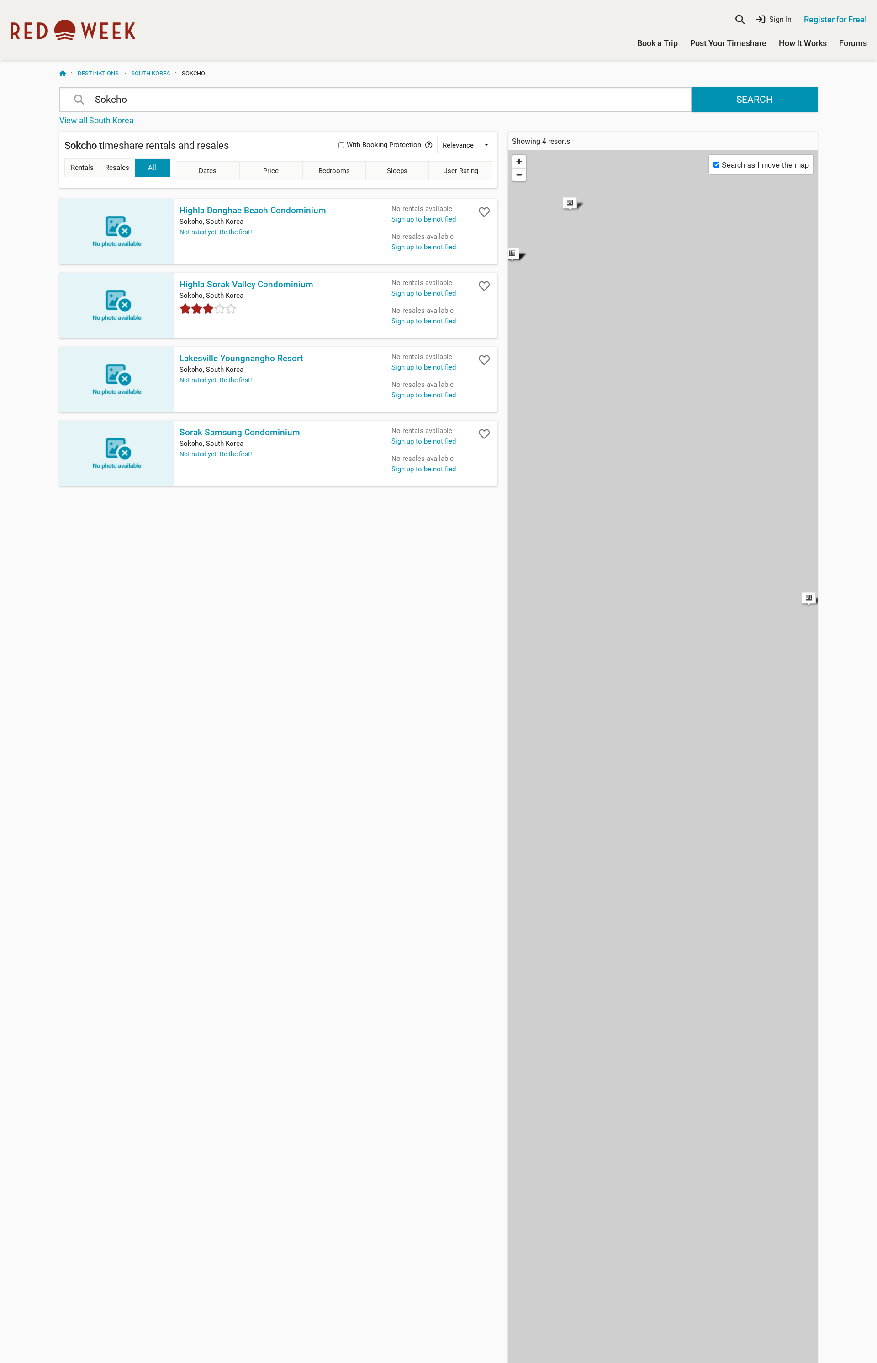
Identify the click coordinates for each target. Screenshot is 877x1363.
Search (754, 99)
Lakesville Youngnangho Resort (241, 359)
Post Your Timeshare (728, 43)
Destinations (98, 73)
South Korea (150, 73)
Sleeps (397, 171)
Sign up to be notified (423, 219)
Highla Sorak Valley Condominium (246, 285)
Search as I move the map (765, 164)
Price (271, 171)
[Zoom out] (519, 174)
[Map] (663, 386)
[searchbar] (740, 19)
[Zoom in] (519, 161)
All (152, 168)
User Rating (460, 171)
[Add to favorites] (484, 212)
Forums (853, 43)
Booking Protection (384, 145)
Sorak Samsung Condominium (240, 433)
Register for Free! (835, 19)
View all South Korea (96, 120)
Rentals (82, 168)
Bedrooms (334, 171)
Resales (117, 168)
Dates (208, 171)
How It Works (803, 43)
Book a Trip (657, 43)
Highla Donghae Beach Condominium (253, 211)
